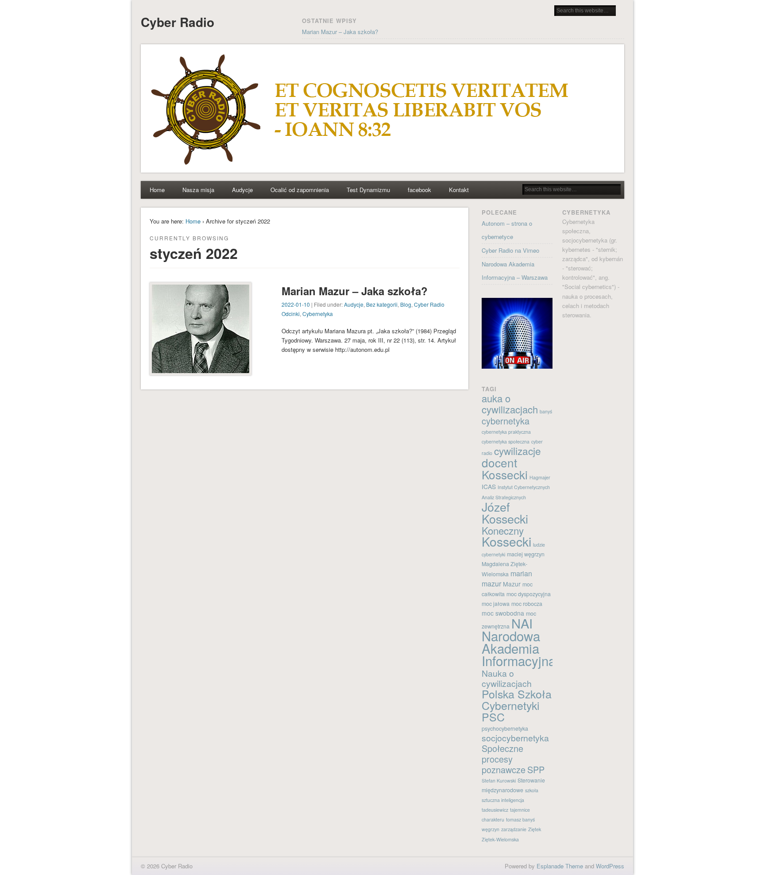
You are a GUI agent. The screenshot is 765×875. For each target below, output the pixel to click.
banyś (546, 411)
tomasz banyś (520, 819)
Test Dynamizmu (368, 189)
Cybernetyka (317, 313)
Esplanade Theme (560, 866)
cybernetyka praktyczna (506, 431)
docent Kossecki (505, 468)
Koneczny (503, 530)
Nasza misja (198, 189)
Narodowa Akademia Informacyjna (519, 648)
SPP (536, 769)
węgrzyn (490, 829)
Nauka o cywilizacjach (507, 678)
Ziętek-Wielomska (500, 839)
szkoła (531, 790)
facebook (419, 189)
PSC (493, 717)
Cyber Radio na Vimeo (510, 250)
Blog (405, 304)
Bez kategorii (382, 304)
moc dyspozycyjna (528, 594)
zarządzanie (513, 829)
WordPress (610, 866)
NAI (522, 623)
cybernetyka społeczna (505, 441)
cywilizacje (517, 450)
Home (157, 189)
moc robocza (526, 604)
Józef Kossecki (505, 512)
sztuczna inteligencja (503, 800)
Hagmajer (539, 477)
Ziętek (534, 829)
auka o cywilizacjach (510, 403)
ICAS (489, 486)
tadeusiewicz (495, 809)
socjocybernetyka (515, 738)
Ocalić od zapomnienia (299, 189)
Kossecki (506, 541)
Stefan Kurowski (499, 780)
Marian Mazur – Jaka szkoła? (340, 31)
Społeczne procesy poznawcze (503, 759)
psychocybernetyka (505, 728)
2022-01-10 (296, 304)
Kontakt (459, 189)
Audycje (242, 189)
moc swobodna (503, 613)
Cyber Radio (177, 22)
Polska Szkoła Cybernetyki (517, 699)
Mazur (512, 583)
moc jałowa (496, 604)
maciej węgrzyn (526, 554)
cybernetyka (505, 420)
